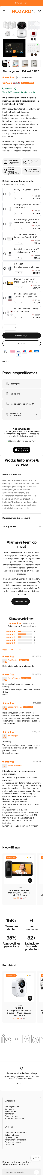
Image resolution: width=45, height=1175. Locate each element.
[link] (10, 194)
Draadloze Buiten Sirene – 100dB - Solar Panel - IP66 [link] (26, 295)
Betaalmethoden (12, 1135)
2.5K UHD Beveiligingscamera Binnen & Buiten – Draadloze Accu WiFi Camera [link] (26, 265)
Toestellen (9, 1114)
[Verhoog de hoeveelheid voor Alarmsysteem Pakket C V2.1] (15, 327)
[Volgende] (39, 3)
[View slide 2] (20, 1083)
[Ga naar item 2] (15, 63)
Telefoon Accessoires (14, 1118)
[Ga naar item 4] (34, 63)
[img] (8, 656)
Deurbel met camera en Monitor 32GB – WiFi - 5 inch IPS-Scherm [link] (25, 280)
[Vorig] (3, 3)
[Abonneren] (36, 1172)
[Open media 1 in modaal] (36, 23)
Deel (7, 361)
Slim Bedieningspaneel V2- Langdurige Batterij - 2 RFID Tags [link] (26, 236)
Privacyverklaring (13, 1142)
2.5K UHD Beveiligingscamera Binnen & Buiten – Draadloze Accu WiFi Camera (19, 1011)
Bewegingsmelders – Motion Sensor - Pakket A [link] (26, 206)
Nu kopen (21, 343)
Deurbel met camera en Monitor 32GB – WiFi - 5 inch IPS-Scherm (19, 892)
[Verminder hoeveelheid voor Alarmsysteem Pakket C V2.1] (5, 327)
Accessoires (10, 1111)
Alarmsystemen (12, 1106)
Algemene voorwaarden (15, 1140)
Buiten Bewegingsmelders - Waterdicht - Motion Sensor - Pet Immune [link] (26, 221)
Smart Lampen (11, 1116)
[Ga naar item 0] (6, 63)
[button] (8, 77)
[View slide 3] (23, 1083)
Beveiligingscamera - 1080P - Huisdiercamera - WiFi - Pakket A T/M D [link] (26, 250)
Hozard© (19, 887)
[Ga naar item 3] (25, 63)
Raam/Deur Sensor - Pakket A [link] (26, 191)
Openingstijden (11, 1137)
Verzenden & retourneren (16, 1132)
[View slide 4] (25, 1083)
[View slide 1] (17, 1083)
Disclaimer (9, 1144)
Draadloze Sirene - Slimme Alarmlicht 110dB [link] (26, 310)
